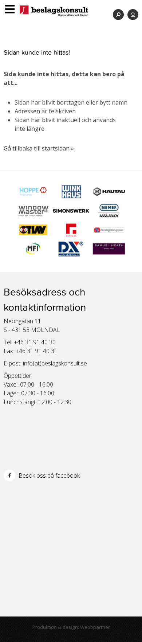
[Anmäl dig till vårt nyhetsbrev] (133, 14)
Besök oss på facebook (48, 475)
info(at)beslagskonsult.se (55, 363)
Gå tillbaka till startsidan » (39, 148)
